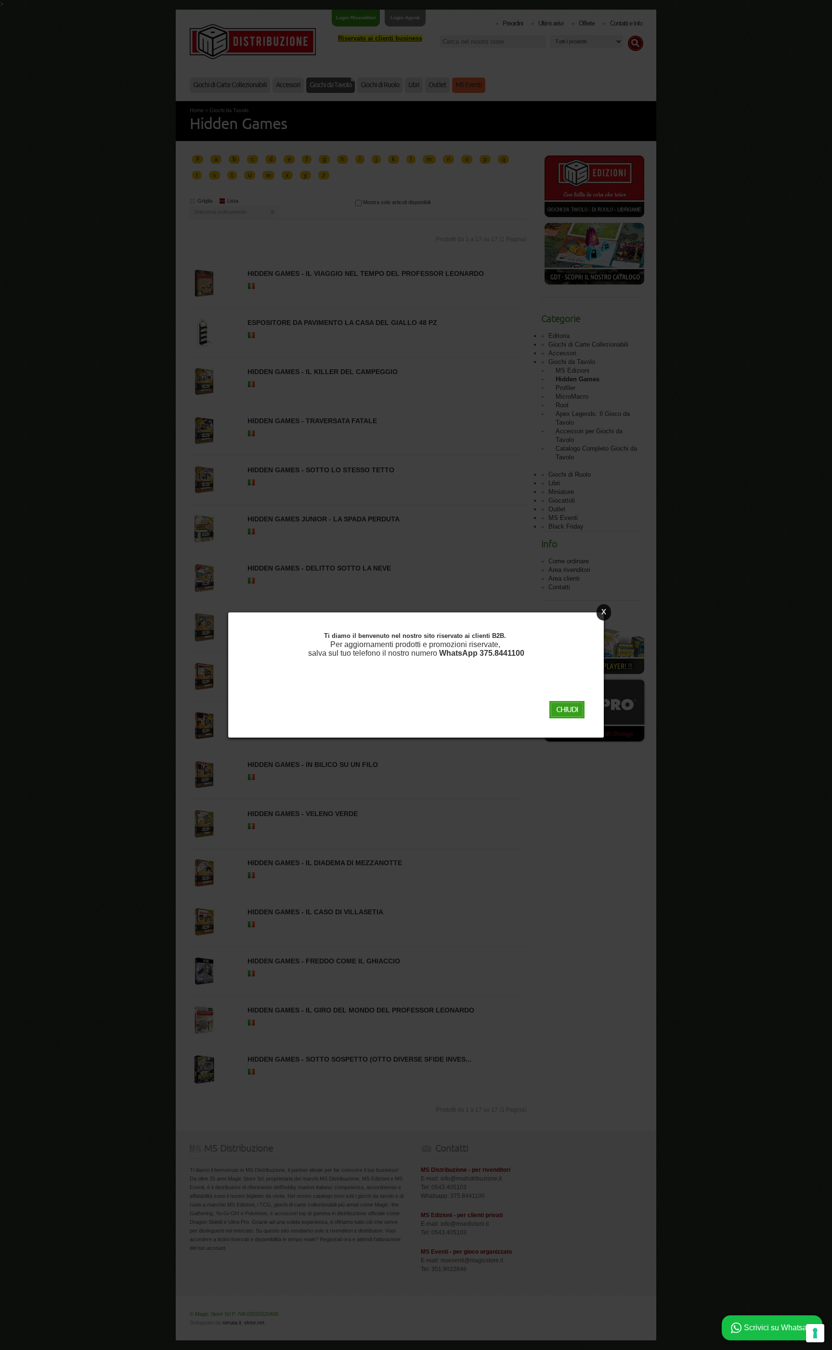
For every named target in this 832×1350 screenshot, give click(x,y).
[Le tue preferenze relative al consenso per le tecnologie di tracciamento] (815, 1333)
